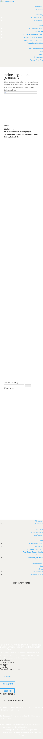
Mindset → (5, 664)
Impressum (32, 730)
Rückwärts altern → (10, 669)
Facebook (7, 690)
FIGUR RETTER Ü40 (36, 29)
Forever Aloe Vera (36, 60)
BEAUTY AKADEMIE (36, 48)
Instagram (7, 683)
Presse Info (39, 9)
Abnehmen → (7, 660)
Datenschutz (7, 732)
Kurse (41, 26)
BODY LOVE (39, 31)
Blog (41, 51)
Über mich (39, 6)
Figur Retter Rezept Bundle (33, 37)
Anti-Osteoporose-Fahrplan (33, 34)
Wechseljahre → (8, 662)
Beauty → (5, 666)
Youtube (6, 676)
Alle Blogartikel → (9, 693)
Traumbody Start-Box (35, 43)
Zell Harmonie (38, 57)
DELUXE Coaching (36, 17)
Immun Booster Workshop (33, 40)
